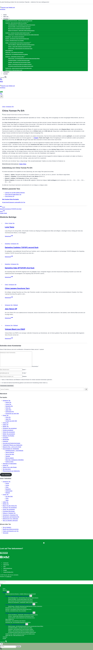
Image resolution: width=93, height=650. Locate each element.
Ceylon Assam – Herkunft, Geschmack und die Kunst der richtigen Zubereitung (23, 34)
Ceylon (7, 485)
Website (24, 376)
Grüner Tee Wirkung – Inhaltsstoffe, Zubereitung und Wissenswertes (21, 44)
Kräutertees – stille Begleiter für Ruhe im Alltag (15, 624)
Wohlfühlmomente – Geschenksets (14, 450)
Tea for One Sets (9, 454)
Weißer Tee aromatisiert (9, 434)
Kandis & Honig (9, 461)
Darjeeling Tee (9, 406)
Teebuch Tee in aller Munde (10, 467)
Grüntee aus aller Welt (11, 421)
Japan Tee (8, 419)
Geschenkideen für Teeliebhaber (11, 448)
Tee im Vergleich (7, 527)
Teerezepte (5, 533)
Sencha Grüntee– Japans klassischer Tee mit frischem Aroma (20, 48)
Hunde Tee (5, 465)
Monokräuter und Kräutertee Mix (11, 517)
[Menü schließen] (0, 585)
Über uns (5, 16)
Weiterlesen (9, 236)
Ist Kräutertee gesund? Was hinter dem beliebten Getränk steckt (20, 66)
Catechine (5, 202)
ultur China (23, 164)
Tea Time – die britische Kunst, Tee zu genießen (14, 40)
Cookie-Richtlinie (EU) (8, 572)
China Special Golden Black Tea (13, 194)
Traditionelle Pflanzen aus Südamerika (12, 445)
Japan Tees (8, 409)
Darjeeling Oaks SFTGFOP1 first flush (19, 268)
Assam (7, 483)
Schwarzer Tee (10, 106)
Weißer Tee (6, 426)
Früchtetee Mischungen (9, 511)
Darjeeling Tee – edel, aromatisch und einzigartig (14, 36)
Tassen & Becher (9, 452)
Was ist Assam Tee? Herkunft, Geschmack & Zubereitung (19, 28)
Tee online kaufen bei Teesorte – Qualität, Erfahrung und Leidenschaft (18, 20)
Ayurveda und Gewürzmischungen (11, 443)
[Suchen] (86, 389)
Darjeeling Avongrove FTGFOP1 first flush (10, 207)
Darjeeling (7, 243)
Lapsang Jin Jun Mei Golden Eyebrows (15, 192)
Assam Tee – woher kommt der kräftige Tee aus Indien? (17, 596)
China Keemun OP (9, 196)
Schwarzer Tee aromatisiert (10, 428)
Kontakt (5, 73)
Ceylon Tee (8, 404)
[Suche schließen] (1, 644)
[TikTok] (8, 557)
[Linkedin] (6, 557)
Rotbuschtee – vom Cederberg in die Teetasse (14, 52)
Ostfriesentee (8, 491)
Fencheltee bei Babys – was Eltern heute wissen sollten (19, 60)
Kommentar (35, 366)
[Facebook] (3, 557)
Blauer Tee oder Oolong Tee (10, 505)
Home (5, 14)
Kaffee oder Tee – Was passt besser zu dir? (13, 70)
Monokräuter (6, 439)
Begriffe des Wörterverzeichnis (11, 529)
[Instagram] (1, 557)
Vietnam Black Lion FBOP (15, 329)
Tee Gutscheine (7, 469)
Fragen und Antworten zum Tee (10, 531)
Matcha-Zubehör (9, 458)
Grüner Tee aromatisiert (9, 509)
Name (24, 369)
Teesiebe (7, 456)
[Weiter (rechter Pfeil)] (2, 583)
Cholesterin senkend (13, 202)
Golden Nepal (3, 212)
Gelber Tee (5, 424)
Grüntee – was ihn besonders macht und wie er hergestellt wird (19, 613)
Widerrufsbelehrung (7, 568)
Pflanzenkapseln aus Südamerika (11, 471)
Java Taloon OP (11, 309)
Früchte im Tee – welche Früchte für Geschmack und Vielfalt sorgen (18, 68)
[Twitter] (4, 557)
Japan (7, 500)
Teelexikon (6, 72)
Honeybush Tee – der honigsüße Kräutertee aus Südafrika (16, 54)
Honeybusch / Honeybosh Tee (10, 515)
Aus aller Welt (9, 496)
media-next (8, 576)
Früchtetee (5, 437)
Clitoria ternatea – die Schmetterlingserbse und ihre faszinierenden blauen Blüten (24, 58)
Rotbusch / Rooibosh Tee (9, 513)
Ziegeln (36, 137)
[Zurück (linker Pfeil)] (0, 583)
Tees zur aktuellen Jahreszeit (10, 520)
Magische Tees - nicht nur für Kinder (12, 447)
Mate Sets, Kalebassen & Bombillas (14, 459)
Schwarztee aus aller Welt (12, 413)
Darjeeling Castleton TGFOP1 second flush (21, 247)
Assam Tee (8, 402)
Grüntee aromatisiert (8, 430)
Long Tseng (9, 227)
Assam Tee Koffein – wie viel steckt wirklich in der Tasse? (19, 26)
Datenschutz (6, 564)
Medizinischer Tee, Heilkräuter (10, 518)
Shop (1, 81)
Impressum (5, 562)
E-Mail (24, 373)
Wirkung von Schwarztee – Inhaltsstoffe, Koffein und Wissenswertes (21, 30)
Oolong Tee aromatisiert (9, 432)
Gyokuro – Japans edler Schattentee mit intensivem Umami (19, 46)
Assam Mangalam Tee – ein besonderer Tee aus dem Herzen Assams (21, 24)
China (3, 106)
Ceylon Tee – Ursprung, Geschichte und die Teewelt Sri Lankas (19, 604)
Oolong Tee (5, 422)
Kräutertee (5, 441)
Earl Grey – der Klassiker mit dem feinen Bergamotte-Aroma (17, 38)
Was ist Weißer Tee (9, 50)
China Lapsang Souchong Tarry (17, 288)
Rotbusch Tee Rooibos (8, 435)
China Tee (7, 408)
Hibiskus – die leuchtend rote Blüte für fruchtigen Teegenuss (20, 64)
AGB (4, 566)
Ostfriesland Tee (9, 411)
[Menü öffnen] (1, 96)
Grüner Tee (11, 223)
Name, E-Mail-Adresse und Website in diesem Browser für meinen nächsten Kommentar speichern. (27, 379)
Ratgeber (5, 592)
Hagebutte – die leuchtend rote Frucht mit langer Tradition (19, 62)
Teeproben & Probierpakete (9, 463)
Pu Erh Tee (22, 202)
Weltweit (15, 305)
